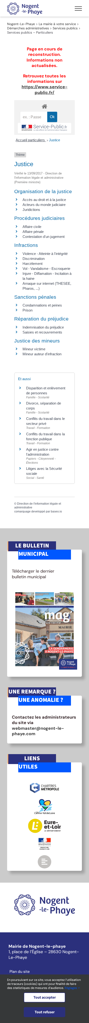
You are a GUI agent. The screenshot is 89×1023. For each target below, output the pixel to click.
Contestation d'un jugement (44, 237)
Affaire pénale (33, 232)
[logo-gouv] (44, 840)
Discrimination (34, 259)
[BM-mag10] (44, 591)
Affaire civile (32, 227)
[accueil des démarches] (44, 106)
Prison (28, 310)
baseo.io (56, 511)
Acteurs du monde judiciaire (44, 205)
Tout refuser (45, 1012)
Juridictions (31, 210)
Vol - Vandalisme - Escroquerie (46, 269)
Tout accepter (44, 997)
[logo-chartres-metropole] (44, 783)
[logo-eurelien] (44, 821)
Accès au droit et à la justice (44, 200)
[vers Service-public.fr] (44, 128)
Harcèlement (32, 264)
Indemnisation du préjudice (43, 327)
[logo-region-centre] (44, 801)
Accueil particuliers (31, 140)
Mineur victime (34, 349)
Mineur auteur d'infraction (42, 354)
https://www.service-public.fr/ (44, 89)
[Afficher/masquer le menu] (78, 8)
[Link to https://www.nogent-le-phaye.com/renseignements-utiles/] (44, 861)
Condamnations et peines (42, 305)
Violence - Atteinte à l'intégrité (45, 254)
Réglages (71, 988)
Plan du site (19, 971)
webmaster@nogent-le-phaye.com (38, 731)
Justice (54, 140)
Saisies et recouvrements (42, 332)
